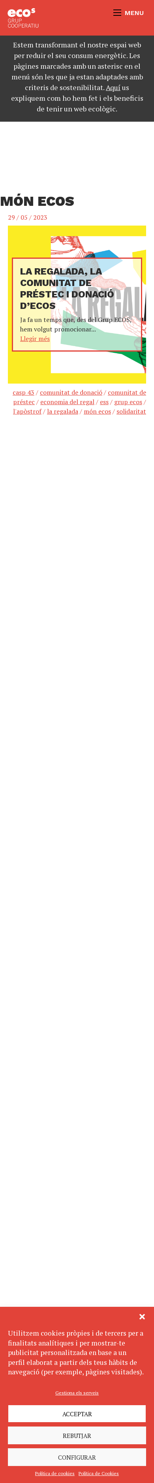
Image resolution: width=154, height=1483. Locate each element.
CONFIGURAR (77, 1457)
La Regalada (62, 411)
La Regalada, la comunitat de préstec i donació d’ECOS (67, 288)
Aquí (113, 87)
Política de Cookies (99, 1473)
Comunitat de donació (71, 392)
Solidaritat (131, 411)
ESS (104, 401)
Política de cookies (55, 1473)
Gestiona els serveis (77, 1393)
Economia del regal (67, 401)
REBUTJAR (77, 1436)
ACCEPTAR (77, 1414)
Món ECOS (97, 411)
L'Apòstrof (27, 411)
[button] (142, 1317)
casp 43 (23, 392)
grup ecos (128, 401)
